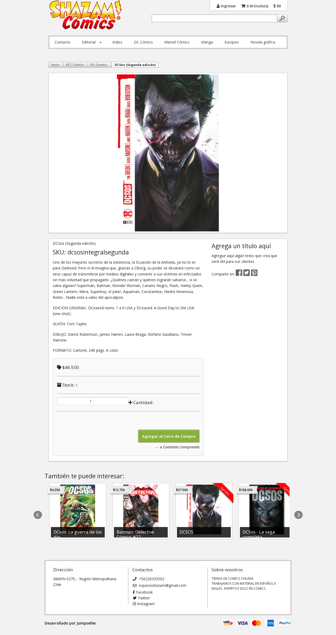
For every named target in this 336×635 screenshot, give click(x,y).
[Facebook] (239, 274)
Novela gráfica (262, 42)
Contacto (62, 42)
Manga (207, 42)
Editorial (89, 42)
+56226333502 (151, 578)
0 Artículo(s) (256, 5)
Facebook (144, 592)
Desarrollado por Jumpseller (70, 623)
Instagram (146, 603)
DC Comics (99, 65)
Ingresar (228, 5)
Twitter (144, 597)
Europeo (231, 42)
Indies (117, 42)
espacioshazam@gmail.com (162, 585)
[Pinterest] (254, 274)
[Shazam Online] (86, 15)
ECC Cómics (75, 65)
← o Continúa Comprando (177, 446)
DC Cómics (143, 42)
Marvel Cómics (177, 42)
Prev (38, 515)
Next (298, 515)
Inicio (55, 65)
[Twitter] (247, 274)
